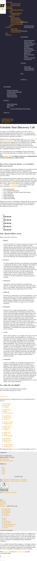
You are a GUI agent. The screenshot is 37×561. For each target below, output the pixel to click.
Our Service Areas (29, 25)
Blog (6, 33)
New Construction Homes (18, 22)
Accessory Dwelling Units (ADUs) (29, 58)
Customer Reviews (29, 70)
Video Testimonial (29, 68)
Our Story (23, 63)
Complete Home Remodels (28, 46)
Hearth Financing (29, 27)
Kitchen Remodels (29, 50)
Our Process (24, 31)
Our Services (24, 22)
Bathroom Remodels (29, 43)
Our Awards (27, 66)
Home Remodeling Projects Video (29, 41)
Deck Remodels (28, 48)
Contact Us (24, 79)
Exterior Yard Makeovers (27, 52)
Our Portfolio (24, 37)
